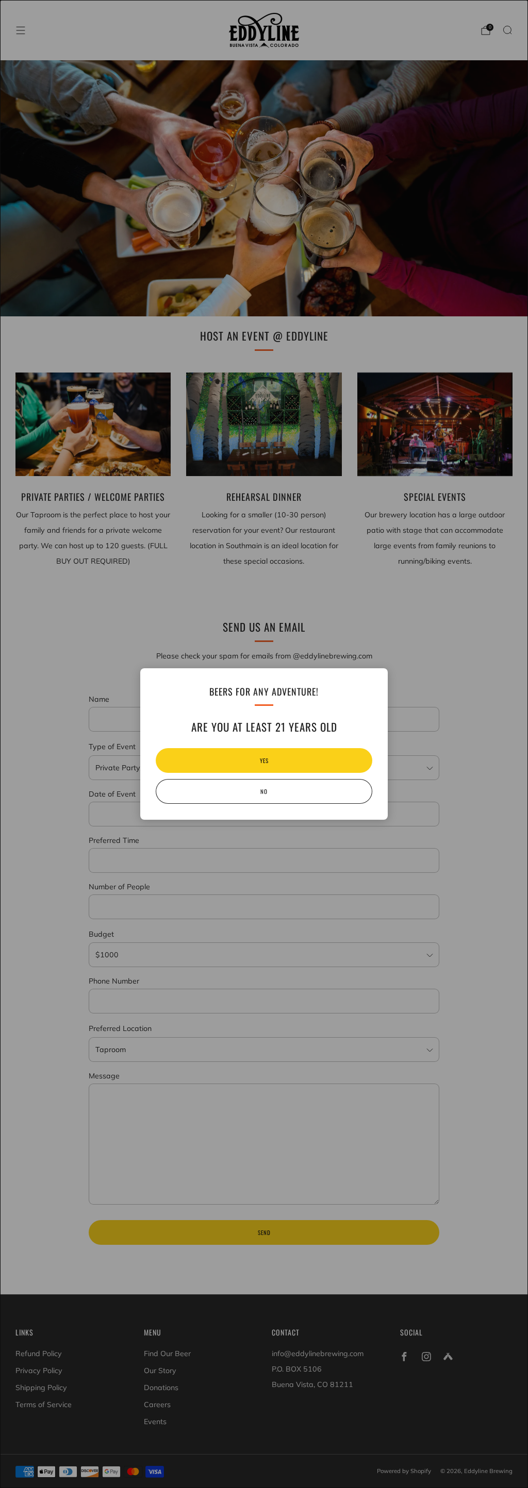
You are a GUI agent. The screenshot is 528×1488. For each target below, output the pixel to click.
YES (264, 760)
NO (264, 791)
